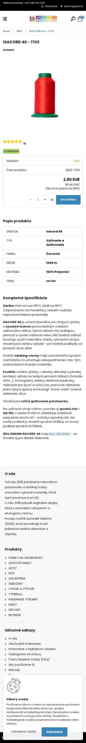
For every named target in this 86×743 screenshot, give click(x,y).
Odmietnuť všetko (23, 732)
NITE (19, 31)
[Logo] (43, 19)
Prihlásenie (51, 6)
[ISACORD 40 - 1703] (43, 95)
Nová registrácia (73, 6)
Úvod (6, 31)
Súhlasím (54, 732)
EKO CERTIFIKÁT (59, 434)
